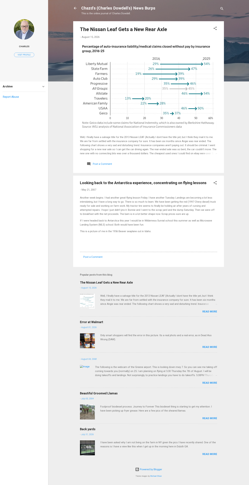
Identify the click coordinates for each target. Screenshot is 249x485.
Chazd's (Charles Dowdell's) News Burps (118, 8)
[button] (215, 29)
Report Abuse (11, 96)
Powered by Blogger (150, 469)
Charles (24, 46)
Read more (209, 311)
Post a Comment (92, 256)
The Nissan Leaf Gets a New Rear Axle (123, 29)
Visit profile (24, 55)
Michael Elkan (156, 476)
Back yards (87, 429)
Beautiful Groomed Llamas (99, 393)
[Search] (222, 9)
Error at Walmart (91, 322)
